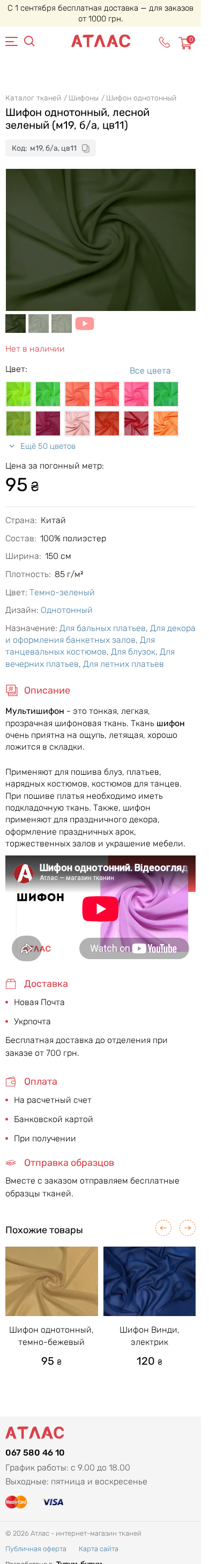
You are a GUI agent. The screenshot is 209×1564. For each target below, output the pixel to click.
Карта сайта (98, 1549)
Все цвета (150, 370)
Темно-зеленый (62, 592)
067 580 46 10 (35, 1453)
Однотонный (67, 610)
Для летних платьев (123, 664)
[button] (163, 1228)
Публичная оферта (35, 1549)
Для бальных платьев (102, 628)
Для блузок (133, 652)
